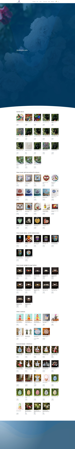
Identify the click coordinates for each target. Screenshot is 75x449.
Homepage (34, 1)
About (40, 1)
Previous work (45, 1)
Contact (49, 1)
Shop (37, 1)
